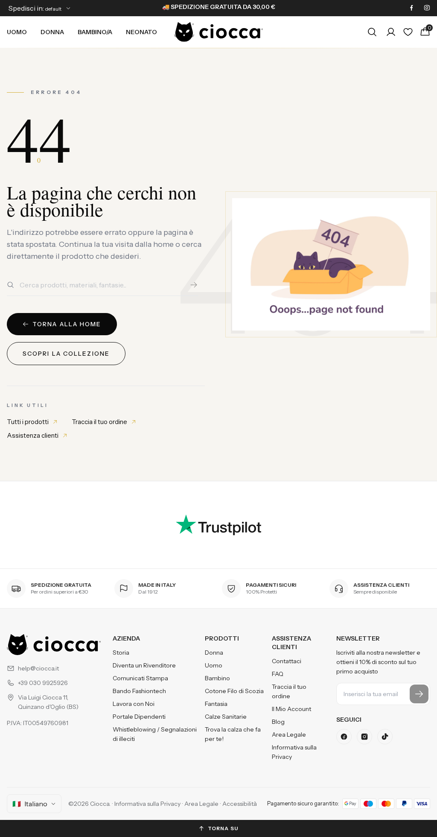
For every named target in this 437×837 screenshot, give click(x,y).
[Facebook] (411, 8)
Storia (121, 652)
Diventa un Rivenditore (144, 665)
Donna (52, 32)
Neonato (141, 32)
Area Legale (289, 734)
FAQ (277, 674)
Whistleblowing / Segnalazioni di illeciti (155, 734)
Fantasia (216, 704)
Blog (278, 722)
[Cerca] (193, 285)
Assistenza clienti (32, 435)
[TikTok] (385, 736)
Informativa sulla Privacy (294, 752)
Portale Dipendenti (139, 716)
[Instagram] (426, 8)
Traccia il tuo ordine (99, 422)
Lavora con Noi (133, 704)
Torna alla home (67, 324)
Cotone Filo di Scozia (234, 691)
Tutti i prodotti (28, 422)
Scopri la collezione (66, 353)
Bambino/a (95, 32)
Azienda (126, 638)
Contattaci (286, 661)
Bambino (217, 678)
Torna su (223, 828)
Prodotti (222, 638)
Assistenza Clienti (291, 643)
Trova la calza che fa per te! (233, 734)
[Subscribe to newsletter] (419, 694)
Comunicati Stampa (140, 678)
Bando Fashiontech (139, 691)
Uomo (17, 32)
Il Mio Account (291, 709)
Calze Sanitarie (226, 716)
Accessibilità (239, 804)
